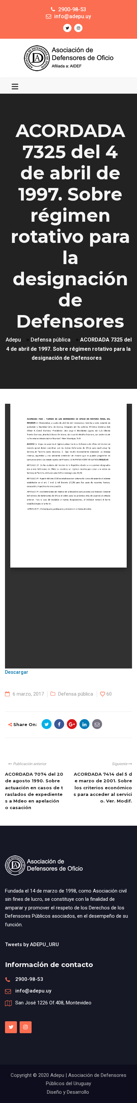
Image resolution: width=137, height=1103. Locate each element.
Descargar (16, 672)
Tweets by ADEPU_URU (32, 944)
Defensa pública (75, 694)
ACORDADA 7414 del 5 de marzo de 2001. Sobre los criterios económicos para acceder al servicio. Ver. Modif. (102, 788)
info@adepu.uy (33, 991)
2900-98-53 (29, 979)
